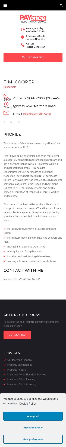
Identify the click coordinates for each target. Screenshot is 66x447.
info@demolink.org (37, 113)
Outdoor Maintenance (19, 360)
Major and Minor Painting (21, 379)
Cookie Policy (27, 403)
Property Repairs (16, 369)
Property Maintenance (19, 364)
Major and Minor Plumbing (21, 384)
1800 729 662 (35, 47)
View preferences (33, 439)
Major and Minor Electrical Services (26, 374)
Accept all (33, 416)
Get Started (35, 57)
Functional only (33, 427)
